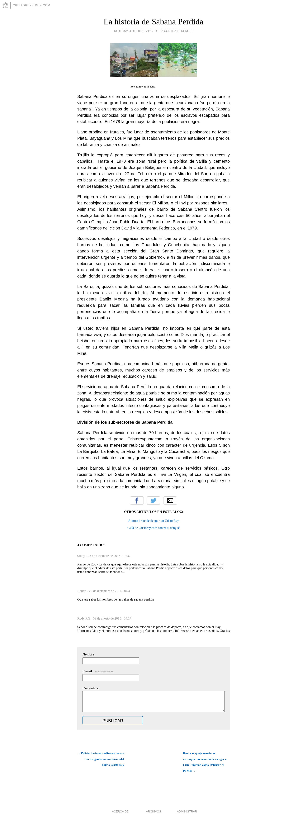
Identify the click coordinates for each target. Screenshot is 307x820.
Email (170, 500)
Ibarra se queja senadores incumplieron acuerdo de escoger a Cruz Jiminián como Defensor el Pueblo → (205, 762)
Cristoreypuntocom (31, 5)
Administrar (187, 811)
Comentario (90, 688)
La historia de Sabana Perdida (153, 21)
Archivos (153, 811)
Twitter (153, 500)
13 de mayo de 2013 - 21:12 (134, 31)
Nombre (88, 654)
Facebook (136, 500)
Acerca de (120, 811)
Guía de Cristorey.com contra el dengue (153, 528)
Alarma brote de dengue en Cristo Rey (153, 520)
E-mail (98, 671)
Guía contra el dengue (174, 31)
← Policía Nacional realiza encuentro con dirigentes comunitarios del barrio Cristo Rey (100, 759)
